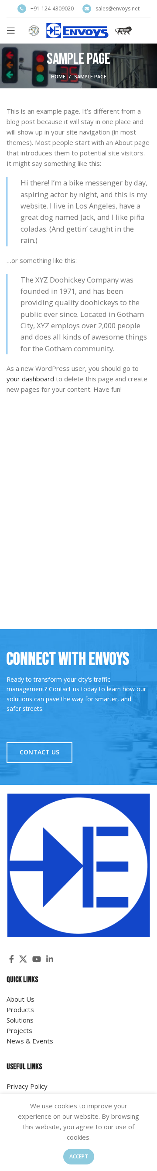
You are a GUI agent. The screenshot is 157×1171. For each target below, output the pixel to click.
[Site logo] (80, 29)
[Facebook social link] (12, 959)
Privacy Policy (27, 1086)
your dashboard (30, 378)
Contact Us (39, 752)
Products (20, 1009)
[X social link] (23, 959)
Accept (78, 1156)
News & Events (30, 1040)
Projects (19, 1030)
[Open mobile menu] (11, 30)
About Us (20, 999)
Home (58, 76)
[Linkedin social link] (50, 959)
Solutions (20, 1020)
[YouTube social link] (37, 959)
